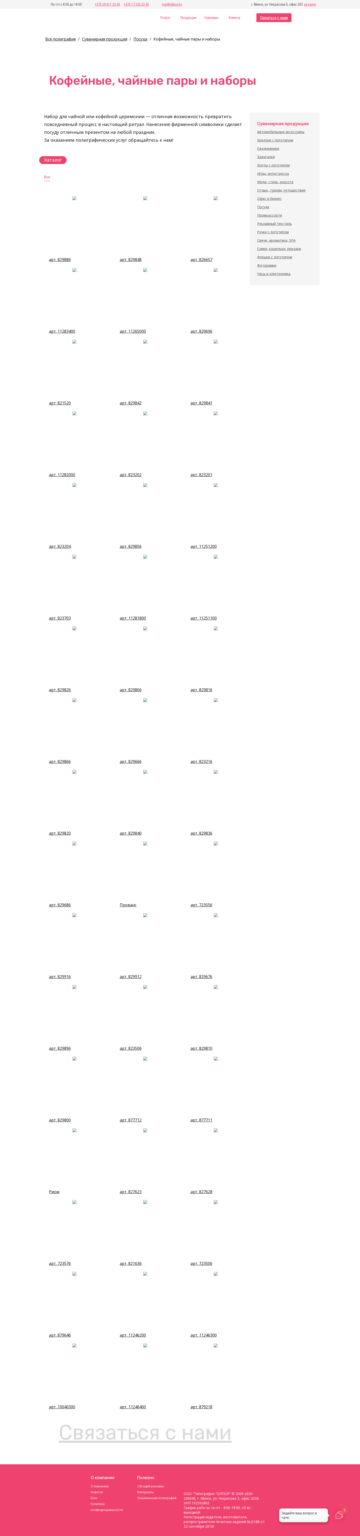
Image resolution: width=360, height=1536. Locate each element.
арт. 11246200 (133, 1335)
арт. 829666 (131, 761)
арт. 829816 (201, 689)
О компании (100, 1486)
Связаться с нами (274, 17)
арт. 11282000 (62, 474)
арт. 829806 (131, 689)
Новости (97, 1492)
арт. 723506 (201, 1263)
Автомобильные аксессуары (280, 131)
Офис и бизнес (269, 198)
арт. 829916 (60, 976)
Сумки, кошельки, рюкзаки (279, 248)
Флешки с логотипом (274, 257)
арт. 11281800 (133, 618)
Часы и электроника (273, 273)
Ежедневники (268, 148)
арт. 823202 (131, 474)
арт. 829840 (131, 833)
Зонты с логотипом (273, 165)
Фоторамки (266, 265)
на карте (310, 4)
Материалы (145, 1492)
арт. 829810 (201, 1048)
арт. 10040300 (62, 1407)
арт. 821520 (60, 403)
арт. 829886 (60, 259)
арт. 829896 (60, 1048)
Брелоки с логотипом (275, 140)
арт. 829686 (60, 905)
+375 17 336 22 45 (136, 4)
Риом (54, 1191)
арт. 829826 (60, 689)
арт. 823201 (201, 474)
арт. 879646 (60, 1335)
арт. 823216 (201, 761)
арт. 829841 (201, 403)
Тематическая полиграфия (156, 1498)
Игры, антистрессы (273, 173)
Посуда (263, 207)
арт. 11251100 (204, 618)
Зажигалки (266, 156)
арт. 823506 (131, 1048)
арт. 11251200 (204, 546)
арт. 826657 (201, 259)
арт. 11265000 (133, 331)
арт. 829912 (131, 976)
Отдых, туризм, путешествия (281, 190)
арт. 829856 (131, 546)
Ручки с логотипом (273, 232)
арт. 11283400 (62, 331)
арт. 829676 (201, 976)
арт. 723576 (60, 1263)
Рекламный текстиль (274, 223)
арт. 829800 (60, 1120)
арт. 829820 (60, 833)
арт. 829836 (201, 833)
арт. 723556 (201, 905)
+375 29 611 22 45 (107, 4)
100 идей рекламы (150, 1486)
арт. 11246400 (133, 1407)
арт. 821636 (131, 1263)
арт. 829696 (201, 331)
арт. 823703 (60, 618)
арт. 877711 (201, 1120)
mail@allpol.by (172, 4)
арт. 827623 (131, 1191)
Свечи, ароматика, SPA (276, 240)
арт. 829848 (131, 259)
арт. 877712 (131, 1120)
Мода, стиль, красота (275, 182)
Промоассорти (269, 215)
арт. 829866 (60, 761)
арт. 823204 (60, 546)
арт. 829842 (131, 403)
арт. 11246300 (204, 1335)
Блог (94, 1498)
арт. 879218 (201, 1407)
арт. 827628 (201, 1191)
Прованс (128, 905)
